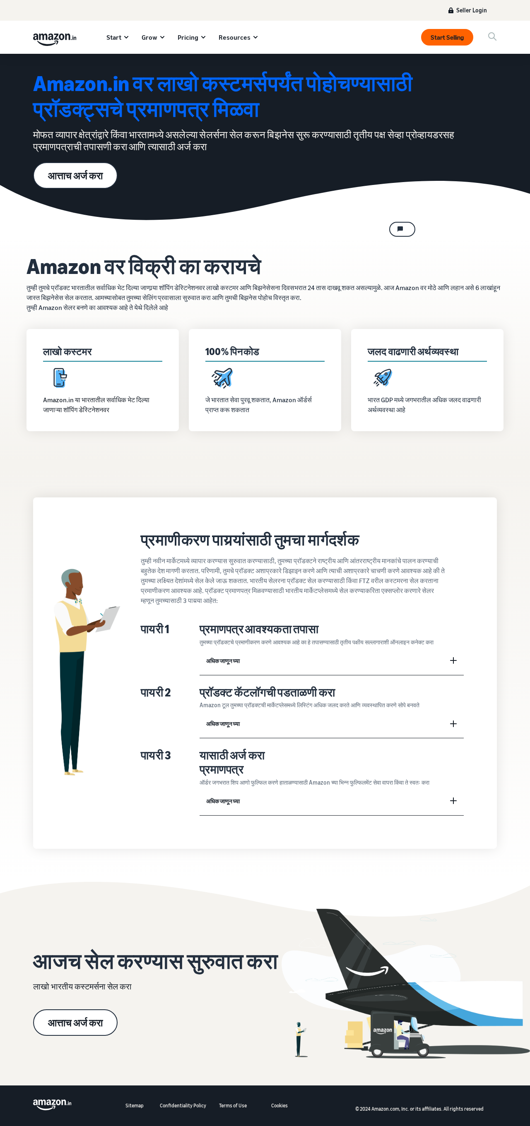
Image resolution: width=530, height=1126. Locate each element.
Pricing (188, 37)
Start (113, 37)
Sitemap (134, 1105)
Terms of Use (233, 1105)
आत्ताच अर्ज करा (75, 175)
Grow (149, 37)
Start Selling (447, 37)
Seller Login (471, 10)
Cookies (279, 1105)
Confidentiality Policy (183, 1105)
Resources (235, 37)
